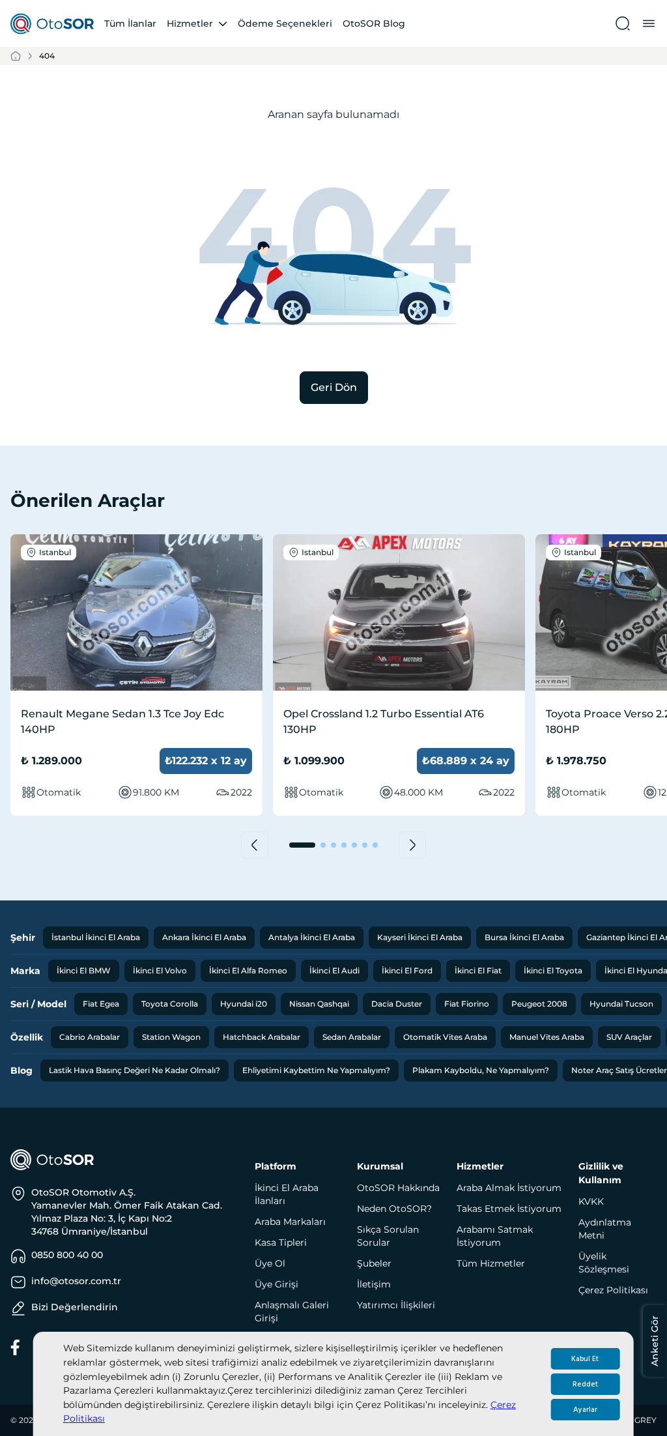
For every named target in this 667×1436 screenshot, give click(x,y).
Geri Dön (334, 387)
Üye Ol (270, 1263)
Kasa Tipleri (281, 1242)
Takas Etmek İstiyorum (509, 1208)
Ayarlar (585, 1409)
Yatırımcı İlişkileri (396, 1305)
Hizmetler (190, 23)
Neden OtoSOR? (394, 1208)
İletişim (374, 1284)
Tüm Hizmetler (491, 1263)
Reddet (585, 1384)
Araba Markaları (290, 1222)
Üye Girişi (276, 1284)
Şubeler (374, 1263)
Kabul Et (585, 1359)
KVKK (591, 1201)
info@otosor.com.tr (76, 1281)
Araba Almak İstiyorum (509, 1188)
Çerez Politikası (613, 1290)
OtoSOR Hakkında (398, 1188)
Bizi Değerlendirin (74, 1307)
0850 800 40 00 (67, 1255)
